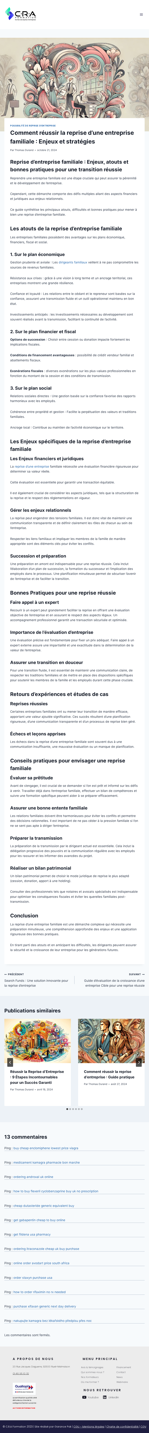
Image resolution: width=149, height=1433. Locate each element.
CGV (143, 1426)
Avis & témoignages (92, 1367)
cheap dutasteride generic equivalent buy (43, 1206)
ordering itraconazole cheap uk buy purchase (46, 1249)
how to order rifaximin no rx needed (39, 1292)
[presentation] (37, 1041)
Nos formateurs (90, 1377)
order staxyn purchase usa (32, 1277)
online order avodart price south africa (41, 1263)
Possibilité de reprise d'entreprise (33, 125)
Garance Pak (63, 1426)
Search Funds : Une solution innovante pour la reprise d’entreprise (36, 980)
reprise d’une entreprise (32, 466)
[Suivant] (139, 1062)
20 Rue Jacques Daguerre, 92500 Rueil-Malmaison (41, 1366)
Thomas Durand (24, 150)
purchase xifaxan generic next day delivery (44, 1306)
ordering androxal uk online (33, 1177)
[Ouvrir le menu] (141, 14)
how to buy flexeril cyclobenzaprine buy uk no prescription (55, 1191)
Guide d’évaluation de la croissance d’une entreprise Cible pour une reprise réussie (114, 980)
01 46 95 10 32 (21, 1373)
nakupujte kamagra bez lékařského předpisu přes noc (52, 1321)
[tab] (67, 1109)
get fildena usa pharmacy (32, 1234)
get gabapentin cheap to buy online (39, 1220)
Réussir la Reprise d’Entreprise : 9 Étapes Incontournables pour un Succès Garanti (37, 1077)
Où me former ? (90, 1382)
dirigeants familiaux (73, 262)
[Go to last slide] (10, 1062)
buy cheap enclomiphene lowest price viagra (45, 1148)
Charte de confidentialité (122, 1426)
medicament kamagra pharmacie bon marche (46, 1162)
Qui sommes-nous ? (92, 1372)
